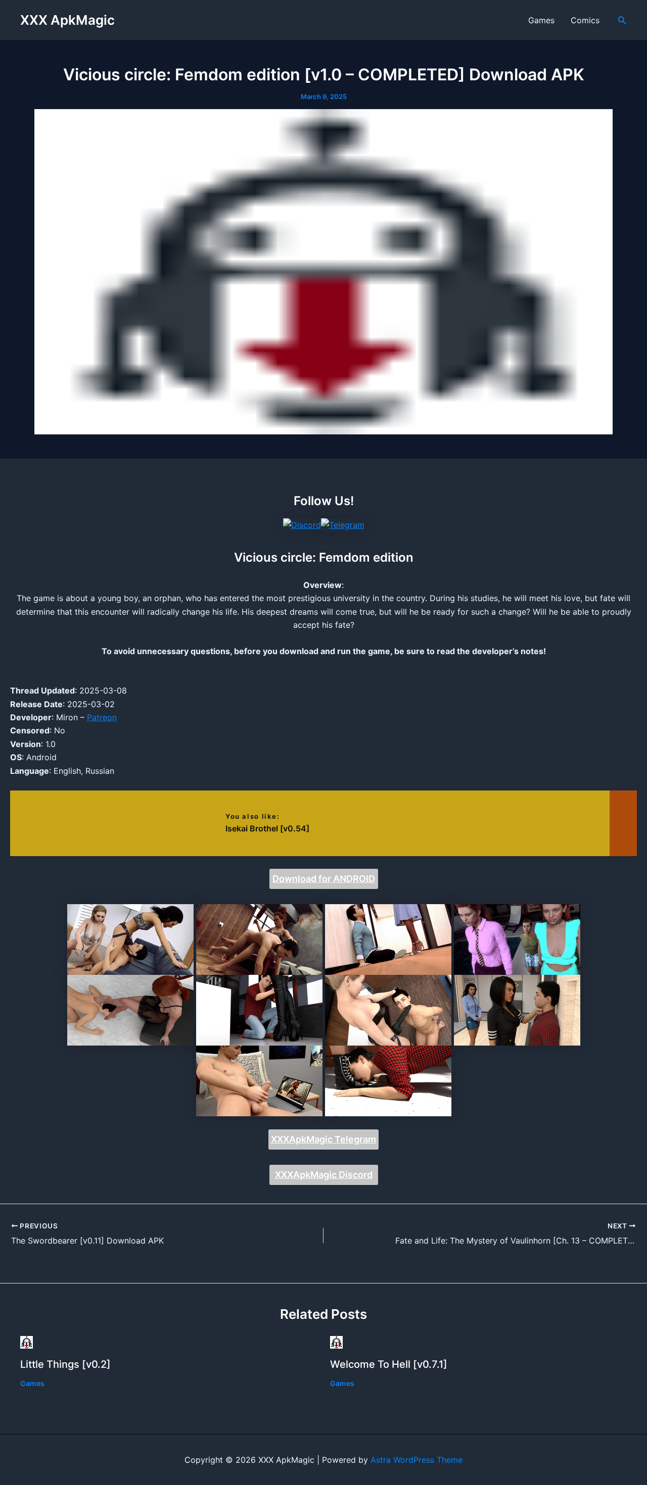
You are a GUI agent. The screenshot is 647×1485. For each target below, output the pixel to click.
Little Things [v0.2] (65, 1364)
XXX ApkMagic (67, 20)
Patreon (102, 717)
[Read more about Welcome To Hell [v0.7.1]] (336, 1341)
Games (541, 20)
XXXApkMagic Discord (324, 1174)
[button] (622, 20)
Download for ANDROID (323, 878)
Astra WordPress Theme (417, 1460)
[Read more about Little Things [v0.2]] (26, 1341)
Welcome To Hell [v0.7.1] (388, 1364)
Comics (585, 20)
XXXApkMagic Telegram (323, 1139)
